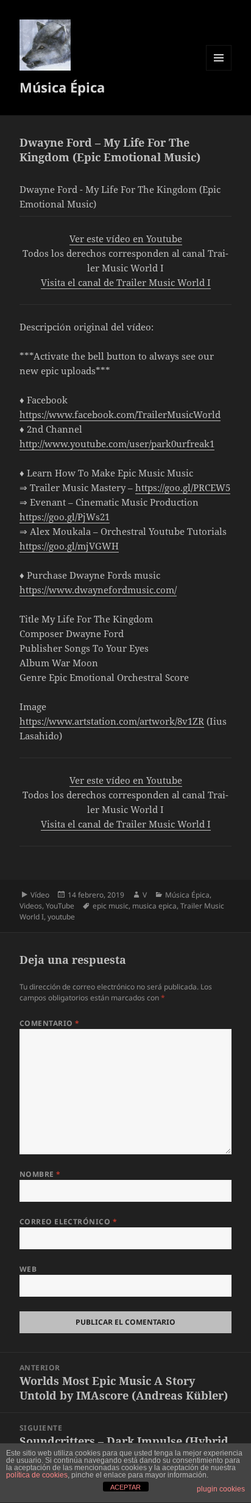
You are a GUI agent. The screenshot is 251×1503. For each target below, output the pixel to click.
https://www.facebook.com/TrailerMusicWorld (120, 414)
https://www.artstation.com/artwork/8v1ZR (111, 721)
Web (28, 1269)
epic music (111, 906)
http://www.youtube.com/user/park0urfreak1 (116, 444)
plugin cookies (221, 1489)
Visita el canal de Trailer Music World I (126, 282)
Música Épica (62, 87)
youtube (61, 917)
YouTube (60, 906)
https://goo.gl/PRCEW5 (182, 487)
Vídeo (39, 895)
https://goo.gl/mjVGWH (69, 546)
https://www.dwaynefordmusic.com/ (98, 590)
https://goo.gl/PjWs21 (64, 517)
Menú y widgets (219, 70)
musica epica (154, 906)
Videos (30, 906)
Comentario (49, 1023)
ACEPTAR (125, 1487)
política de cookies (37, 1475)
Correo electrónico (68, 1221)
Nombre (40, 1174)
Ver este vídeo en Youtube (125, 238)
